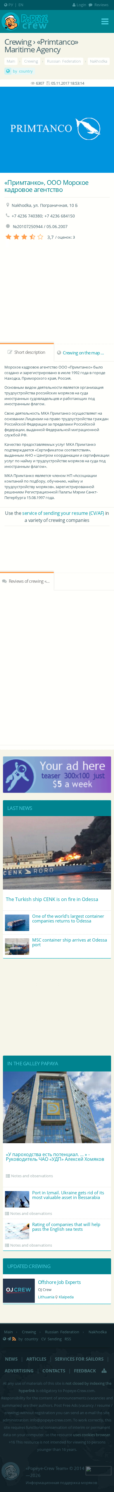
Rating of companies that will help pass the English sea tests (66, 1226)
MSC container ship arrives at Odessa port (69, 942)
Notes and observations (32, 1175)
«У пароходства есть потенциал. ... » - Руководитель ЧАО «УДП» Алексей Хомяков (55, 1156)
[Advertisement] (57, 542)
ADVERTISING (19, 1371)
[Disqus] (57, 666)
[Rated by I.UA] (98, 1470)
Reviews (101, 4)
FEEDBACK (85, 1371)
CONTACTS (53, 1371)
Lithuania (46, 1297)
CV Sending (51, 1339)
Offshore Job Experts (59, 1282)
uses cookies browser (91, 1434)
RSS (68, 1339)
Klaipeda (66, 1297)
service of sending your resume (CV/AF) (63, 513)
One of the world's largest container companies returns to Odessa (68, 918)
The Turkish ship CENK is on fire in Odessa (52, 899)
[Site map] (104, 1371)
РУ (10, 4)
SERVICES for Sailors (79, 1359)
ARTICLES (36, 1359)
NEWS (11, 1359)
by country (23, 71)
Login (81, 4)
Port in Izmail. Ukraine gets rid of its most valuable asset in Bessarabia (68, 1195)
